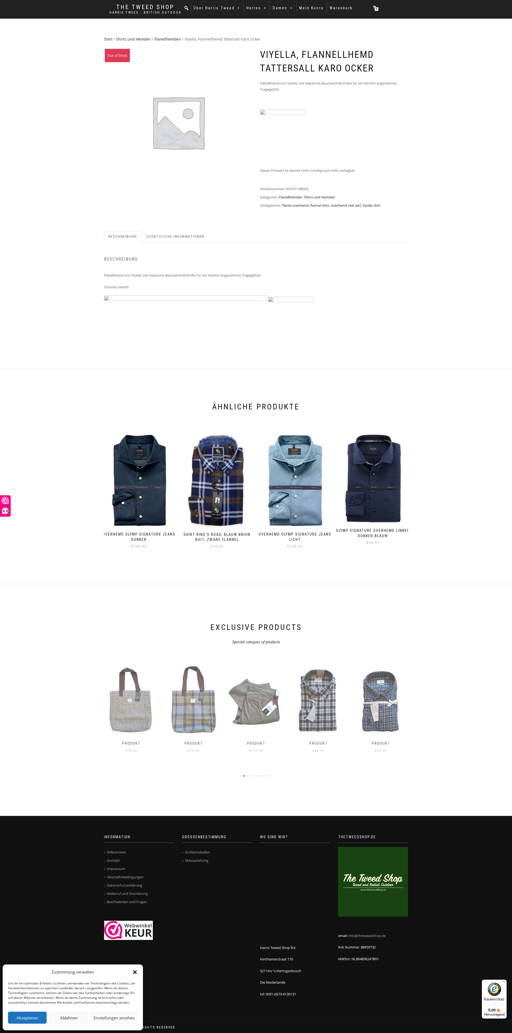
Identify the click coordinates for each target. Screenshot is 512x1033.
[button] (135, 972)
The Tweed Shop (145, 7)
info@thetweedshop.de (367, 935)
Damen (280, 8)
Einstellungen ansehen (114, 1017)
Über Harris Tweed (214, 8)
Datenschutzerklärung (124, 885)
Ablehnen (69, 1017)
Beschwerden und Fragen (127, 901)
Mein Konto (311, 8)
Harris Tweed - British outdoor (145, 12)
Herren (253, 8)
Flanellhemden (167, 39)
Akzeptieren (27, 1017)
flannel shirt (319, 205)
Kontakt (113, 860)
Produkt (131, 743)
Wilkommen (116, 852)
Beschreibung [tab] (122, 236)
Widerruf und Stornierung (127, 893)
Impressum (116, 868)
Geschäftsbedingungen (125, 877)
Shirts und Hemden (133, 39)
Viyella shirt (371, 205)
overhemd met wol (346, 205)
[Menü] (503, 983)
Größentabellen (197, 852)
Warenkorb (341, 8)
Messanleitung (196, 860)
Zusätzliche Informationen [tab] (175, 236)
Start (108, 39)
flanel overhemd (295, 205)
